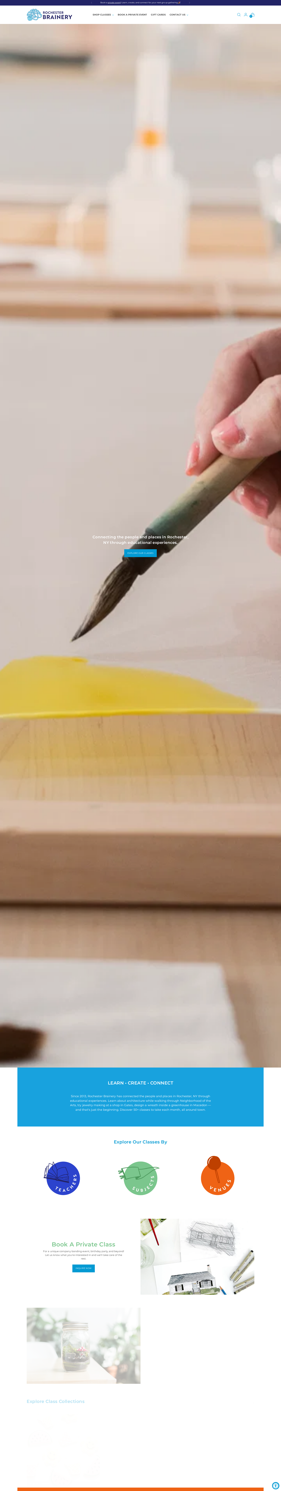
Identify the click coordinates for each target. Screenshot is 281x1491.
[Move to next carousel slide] (251, 1399)
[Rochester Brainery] (49, 15)
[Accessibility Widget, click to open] (275, 1485)
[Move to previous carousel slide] (244, 1400)
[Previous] (91, 3)
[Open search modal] (239, 14)
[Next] (189, 3)
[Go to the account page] (245, 14)
